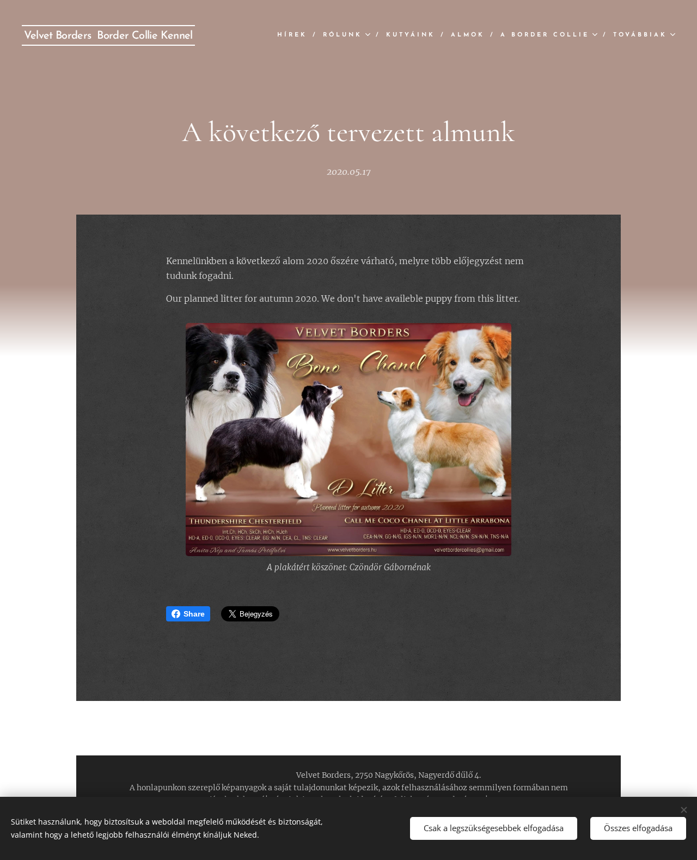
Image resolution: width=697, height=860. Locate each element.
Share (194, 613)
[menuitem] (295, 35)
